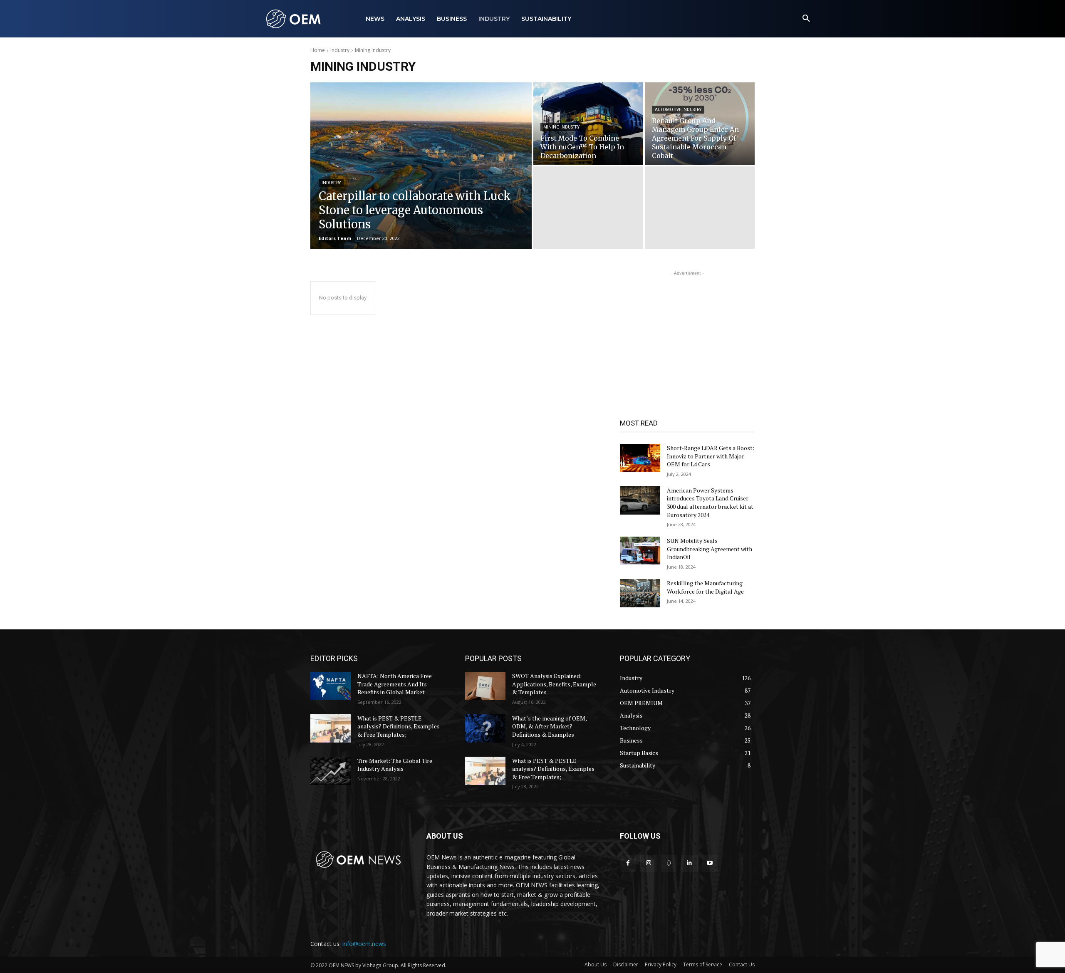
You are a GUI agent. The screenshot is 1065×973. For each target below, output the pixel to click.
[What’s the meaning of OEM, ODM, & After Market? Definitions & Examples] (485, 728)
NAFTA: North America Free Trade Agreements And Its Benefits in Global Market (394, 684)
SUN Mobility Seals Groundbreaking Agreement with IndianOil (709, 549)
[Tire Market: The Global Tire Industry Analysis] (330, 771)
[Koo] (669, 863)
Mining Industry (561, 127)
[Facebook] (628, 863)
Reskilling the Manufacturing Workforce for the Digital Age (705, 587)
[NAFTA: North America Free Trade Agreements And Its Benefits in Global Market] (330, 686)
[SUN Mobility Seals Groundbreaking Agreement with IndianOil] (640, 551)
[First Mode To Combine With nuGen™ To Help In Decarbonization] (588, 123)
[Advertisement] (687, 329)
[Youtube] (710, 863)
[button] (806, 19)
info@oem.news (364, 944)
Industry (339, 50)
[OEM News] (295, 18)
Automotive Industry (678, 109)
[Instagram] (648, 863)
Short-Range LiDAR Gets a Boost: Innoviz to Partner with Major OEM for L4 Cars (710, 456)
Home (317, 50)
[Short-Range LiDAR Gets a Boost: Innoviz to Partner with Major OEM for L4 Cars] (640, 458)
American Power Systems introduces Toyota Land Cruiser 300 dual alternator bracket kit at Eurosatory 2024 (710, 502)
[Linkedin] (689, 863)
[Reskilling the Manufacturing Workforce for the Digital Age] (640, 593)
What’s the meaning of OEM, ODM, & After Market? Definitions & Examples (549, 726)
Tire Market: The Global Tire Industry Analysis (394, 765)
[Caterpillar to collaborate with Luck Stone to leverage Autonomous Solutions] (421, 165)
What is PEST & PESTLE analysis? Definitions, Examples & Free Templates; (398, 726)
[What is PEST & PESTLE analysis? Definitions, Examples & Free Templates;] (330, 728)
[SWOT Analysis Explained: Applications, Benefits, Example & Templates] (485, 686)
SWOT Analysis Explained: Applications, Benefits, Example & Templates (554, 684)
